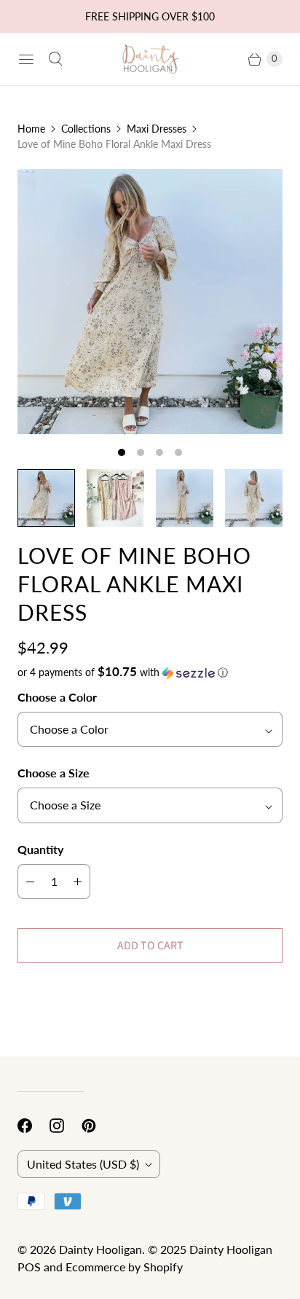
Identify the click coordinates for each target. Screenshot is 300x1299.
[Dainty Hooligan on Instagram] (66, 1126)
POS (29, 1267)
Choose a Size (53, 773)
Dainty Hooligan (100, 1249)
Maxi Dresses (156, 128)
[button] (150, 672)
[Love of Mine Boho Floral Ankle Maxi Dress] (150, 301)
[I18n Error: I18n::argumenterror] (46, 498)
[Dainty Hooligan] (150, 59)
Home (31, 128)
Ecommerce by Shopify (124, 1267)
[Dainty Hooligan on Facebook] (33, 1126)
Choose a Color (57, 697)
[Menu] (26, 59)
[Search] (55, 59)
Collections (86, 128)
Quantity (40, 849)
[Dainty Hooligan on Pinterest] (98, 1126)
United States (83, 1164)
